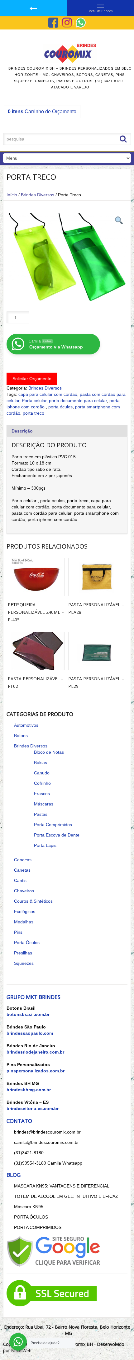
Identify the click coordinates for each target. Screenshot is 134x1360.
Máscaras (43, 803)
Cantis (20, 880)
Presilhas (23, 952)
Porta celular (34, 400)
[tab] (67, 431)
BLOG (14, 1174)
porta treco (33, 413)
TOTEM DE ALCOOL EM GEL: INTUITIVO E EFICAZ (66, 1196)
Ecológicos (24, 911)
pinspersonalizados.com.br (36, 1070)
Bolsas (40, 762)
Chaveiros (24, 890)
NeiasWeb (21, 1350)
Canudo (42, 772)
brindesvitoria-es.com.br (33, 1108)
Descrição (22, 430)
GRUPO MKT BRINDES (33, 997)
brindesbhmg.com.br (29, 1089)
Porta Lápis (45, 845)
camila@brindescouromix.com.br (46, 1142)
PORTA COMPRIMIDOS (37, 1227)
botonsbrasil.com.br (28, 1014)
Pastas (40, 814)
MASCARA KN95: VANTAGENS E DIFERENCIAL (61, 1185)
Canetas (22, 870)
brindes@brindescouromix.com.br (47, 1131)
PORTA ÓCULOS (31, 1216)
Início (12, 194)
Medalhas (23, 921)
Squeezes (24, 963)
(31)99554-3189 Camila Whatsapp (48, 1163)
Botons (21, 735)
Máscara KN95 (28, 1206)
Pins (18, 932)
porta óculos (60, 406)
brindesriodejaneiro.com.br (35, 1052)
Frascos (42, 793)
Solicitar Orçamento (31, 378)
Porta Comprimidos (53, 824)
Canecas (22, 859)
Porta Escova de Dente (56, 834)
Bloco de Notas (49, 752)
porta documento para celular (78, 400)
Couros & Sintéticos (33, 901)
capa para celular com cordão (47, 394)
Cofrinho (42, 783)
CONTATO (19, 1120)
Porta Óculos (27, 942)
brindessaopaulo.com (30, 1033)
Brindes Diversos (37, 194)
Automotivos (26, 725)
